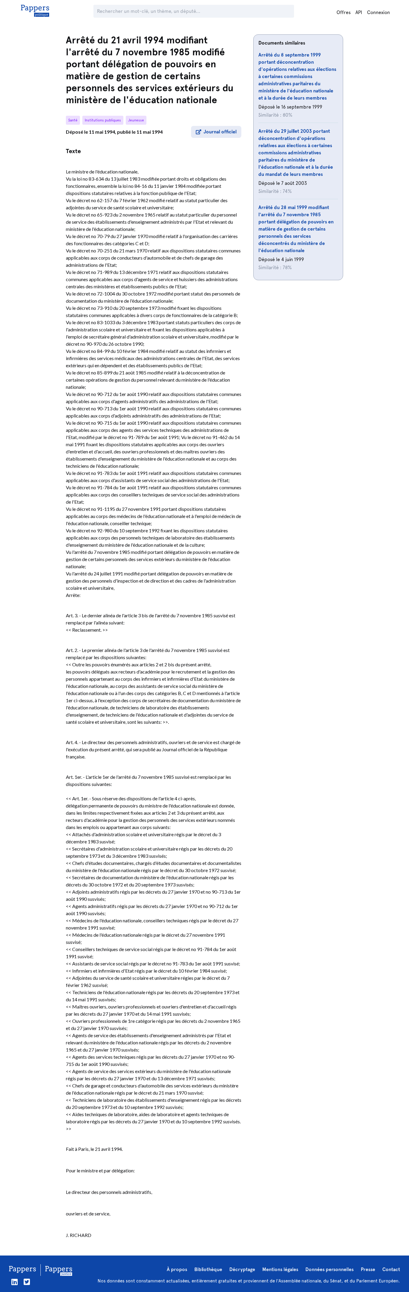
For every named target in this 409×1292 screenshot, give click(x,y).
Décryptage (242, 1269)
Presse (368, 1269)
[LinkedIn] (14, 1282)
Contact (391, 1269)
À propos (177, 1269)
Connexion (378, 12)
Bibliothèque (208, 1269)
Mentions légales (280, 1269)
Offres (344, 12)
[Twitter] (26, 1282)
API (358, 12)
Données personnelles (329, 1269)
